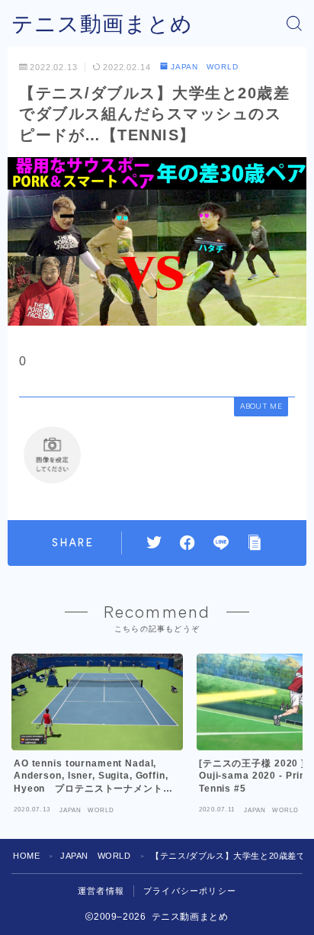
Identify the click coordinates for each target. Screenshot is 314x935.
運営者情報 (101, 890)
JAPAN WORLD (205, 67)
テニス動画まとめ (102, 24)
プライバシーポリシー (189, 890)
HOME (26, 855)
